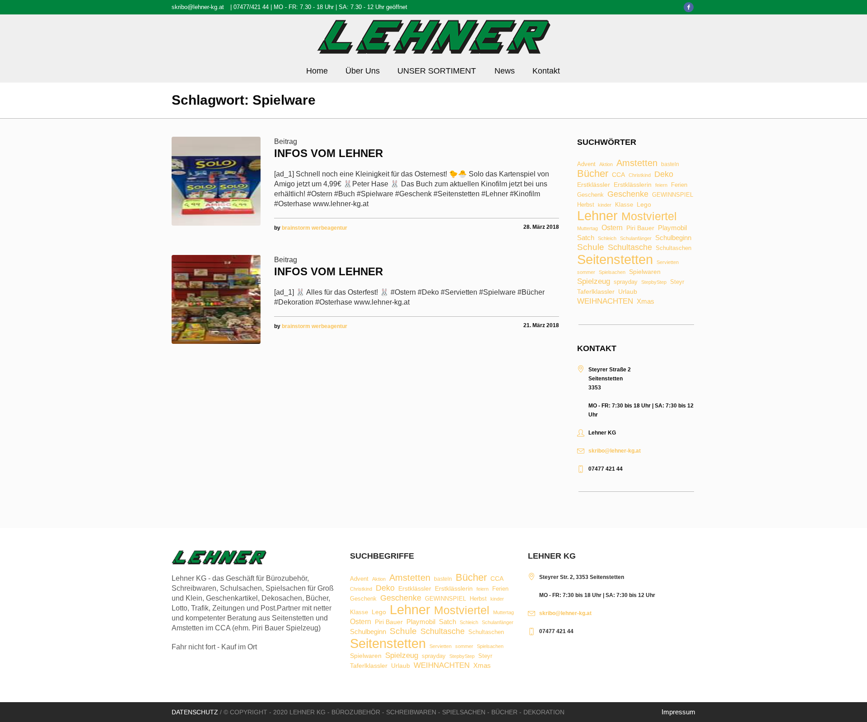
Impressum (678, 712)
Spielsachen (612, 272)
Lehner (597, 215)
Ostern (612, 227)
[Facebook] (689, 7)
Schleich (607, 238)
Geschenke (627, 194)
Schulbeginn (673, 238)
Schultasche (630, 247)
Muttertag (587, 228)
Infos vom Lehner (328, 153)
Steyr (677, 282)
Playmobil (672, 228)
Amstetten (636, 163)
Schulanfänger (636, 238)
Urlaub (627, 292)
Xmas (645, 301)
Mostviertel (649, 216)
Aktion (606, 164)
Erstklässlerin (633, 185)
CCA (618, 175)
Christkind (640, 175)
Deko (663, 174)
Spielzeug (593, 282)
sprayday (626, 282)
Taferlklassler (596, 292)
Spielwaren (645, 272)
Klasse (624, 205)
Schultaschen (673, 248)
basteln (670, 164)
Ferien (679, 185)
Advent (586, 164)
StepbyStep (654, 282)
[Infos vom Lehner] (216, 181)
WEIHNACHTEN (605, 301)
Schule (590, 247)
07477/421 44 (251, 7)
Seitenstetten (615, 259)
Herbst (585, 205)
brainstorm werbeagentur (314, 228)
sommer (586, 272)
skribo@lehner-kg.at (198, 7)
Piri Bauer (640, 228)
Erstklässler (593, 185)
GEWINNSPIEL (672, 195)
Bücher (592, 174)
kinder (604, 205)
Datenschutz (195, 712)
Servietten (668, 262)
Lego (644, 204)
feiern (661, 185)
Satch (585, 237)
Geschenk (590, 195)
